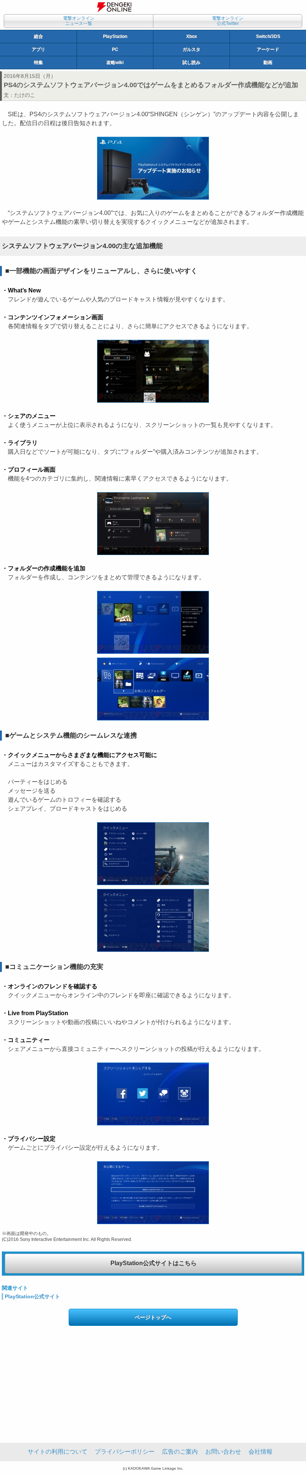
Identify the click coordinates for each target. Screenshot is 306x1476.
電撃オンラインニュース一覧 (78, 21)
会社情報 (260, 1451)
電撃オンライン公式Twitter (227, 21)
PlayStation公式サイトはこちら (153, 1263)
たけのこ (24, 95)
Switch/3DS (268, 36)
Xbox (191, 36)
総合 (38, 36)
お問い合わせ (223, 1451)
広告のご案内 (180, 1451)
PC (115, 49)
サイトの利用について (57, 1451)
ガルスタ (191, 49)
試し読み (191, 62)
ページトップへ (153, 1317)
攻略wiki (115, 62)
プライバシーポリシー (124, 1451)
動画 (267, 62)
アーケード (268, 49)
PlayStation (115, 36)
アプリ (38, 49)
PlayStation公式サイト (32, 1296)
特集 (38, 62)
